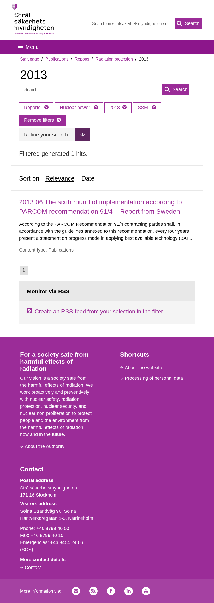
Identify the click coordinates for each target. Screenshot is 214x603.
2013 (114, 107)
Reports (82, 59)
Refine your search (46, 135)
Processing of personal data (154, 378)
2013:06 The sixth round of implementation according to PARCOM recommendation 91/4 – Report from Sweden (100, 206)
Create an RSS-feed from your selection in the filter (99, 311)
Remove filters (39, 120)
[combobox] (144, 23)
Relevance (59, 178)
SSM (143, 107)
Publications (56, 59)
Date (87, 178)
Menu (32, 47)
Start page (29, 59)
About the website (143, 367)
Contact (33, 567)
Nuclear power (75, 107)
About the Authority (44, 446)
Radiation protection (114, 59)
